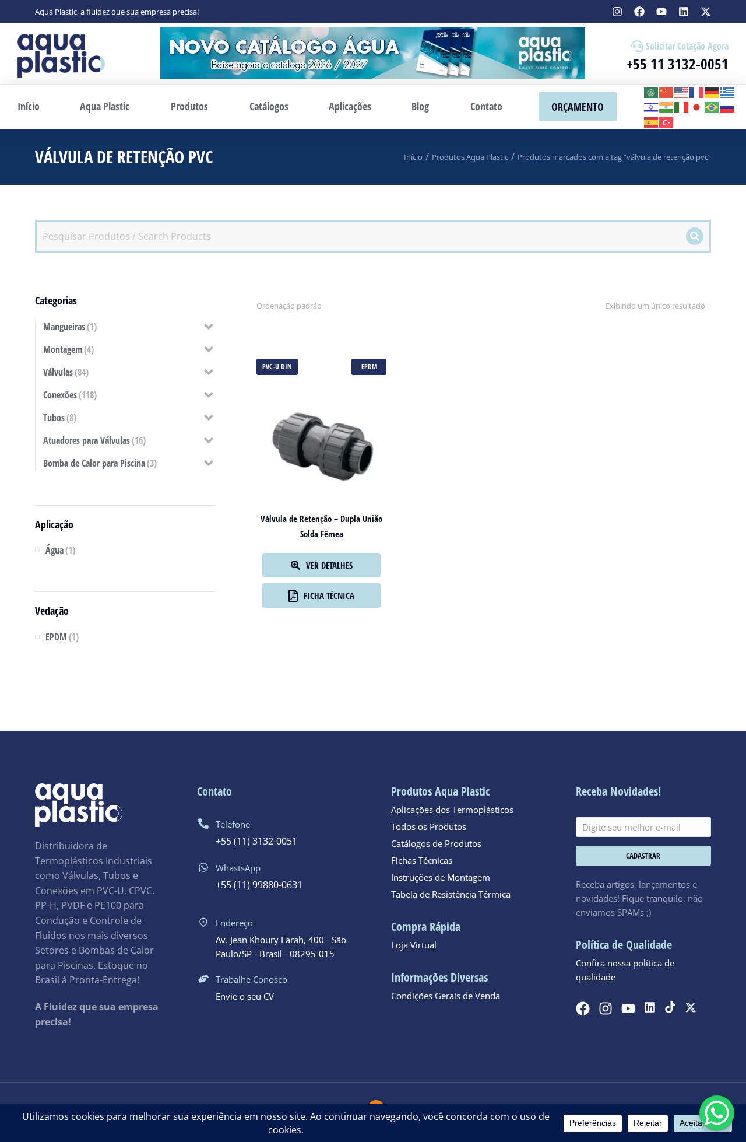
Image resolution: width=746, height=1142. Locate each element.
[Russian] (727, 106)
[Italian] (681, 106)
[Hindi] (666, 106)
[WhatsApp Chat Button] (716, 1112)
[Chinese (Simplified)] (666, 91)
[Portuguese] (712, 106)
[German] (712, 91)
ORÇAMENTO (577, 107)
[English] (681, 91)
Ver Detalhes (329, 565)
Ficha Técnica (329, 595)
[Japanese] (697, 106)
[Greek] (727, 91)
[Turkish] (666, 121)
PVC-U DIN (277, 367)
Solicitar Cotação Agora (687, 46)
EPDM (369, 367)
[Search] (694, 236)
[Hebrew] (651, 106)
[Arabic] (651, 91)
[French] (697, 91)
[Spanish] (651, 121)
